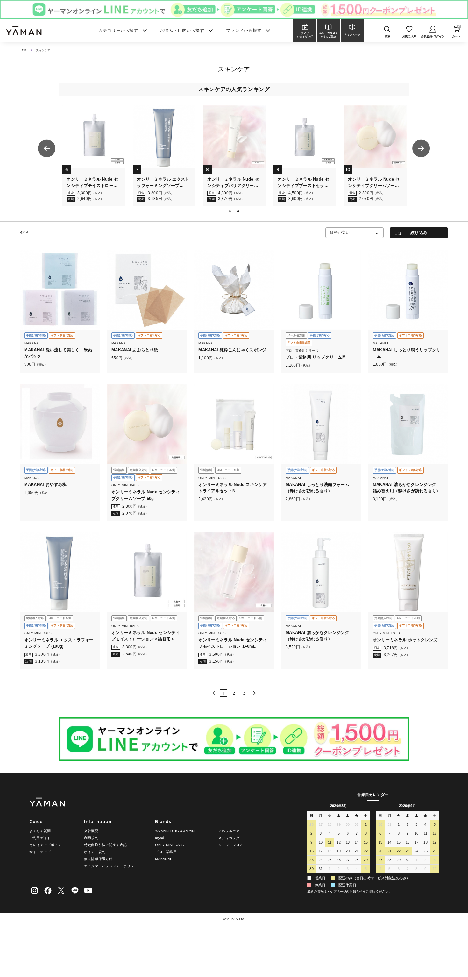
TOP (23, 50)
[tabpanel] (63, 155)
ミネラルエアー (230, 831)
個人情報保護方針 (98, 859)
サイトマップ (40, 852)
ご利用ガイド (40, 838)
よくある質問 (40, 831)
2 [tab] (238, 212)
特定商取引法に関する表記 (105, 845)
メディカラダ (228, 838)
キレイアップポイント (47, 845)
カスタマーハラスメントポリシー (111, 866)
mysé (159, 838)
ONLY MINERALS (169, 845)
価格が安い (340, 232)
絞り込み (418, 232)
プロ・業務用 (165, 852)
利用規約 (91, 838)
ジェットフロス (230, 845)
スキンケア (43, 50)
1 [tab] (230, 212)
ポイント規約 (94, 852)
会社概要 (91, 831)
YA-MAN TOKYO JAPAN (175, 831)
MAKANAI (163, 859)
